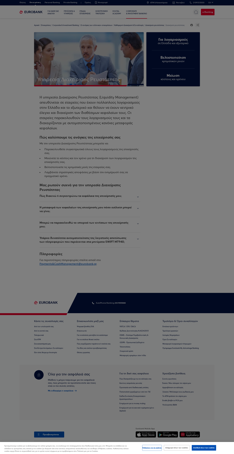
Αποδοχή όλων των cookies (204, 448)
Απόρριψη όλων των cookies (176, 448)
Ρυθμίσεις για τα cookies (152, 448)
